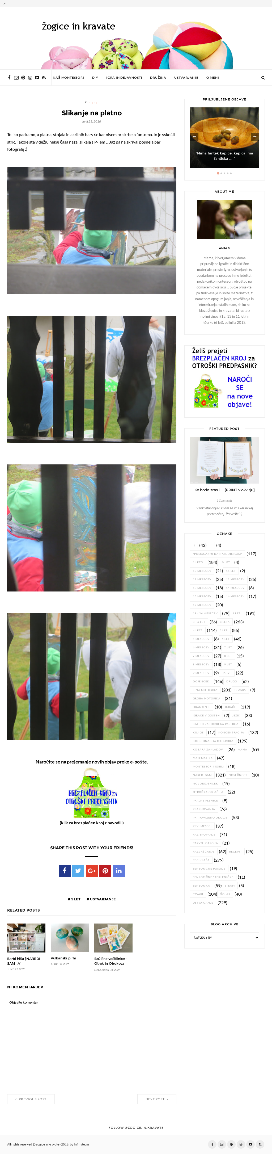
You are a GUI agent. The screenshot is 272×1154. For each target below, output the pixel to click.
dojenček (201, 681)
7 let (228, 647)
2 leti (236, 613)
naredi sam (202, 775)
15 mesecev (202, 596)
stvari (198, 894)
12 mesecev (235, 579)
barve (227, 673)
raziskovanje (204, 834)
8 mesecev (201, 664)
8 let (228, 655)
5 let (93, 103)
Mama (242, 749)
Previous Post (32, 1099)
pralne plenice (205, 800)
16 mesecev (235, 596)
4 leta (198, 630)
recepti (235, 851)
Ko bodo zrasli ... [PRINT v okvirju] (224, 490)
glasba (240, 690)
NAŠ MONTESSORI (68, 77)
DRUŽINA (158, 77)
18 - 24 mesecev (205, 613)
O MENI (212, 77)
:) (194, 545)
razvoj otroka (205, 843)
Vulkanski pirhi (63, 958)
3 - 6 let (199, 621)
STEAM (230, 885)
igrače (230, 707)
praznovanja (204, 809)
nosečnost (238, 775)
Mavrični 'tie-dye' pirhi (224, 158)
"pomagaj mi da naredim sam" (217, 553)
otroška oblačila (208, 792)
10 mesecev (202, 570)
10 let (225, 562)
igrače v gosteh (206, 715)
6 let (226, 638)
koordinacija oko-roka (213, 741)
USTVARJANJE (186, 77)
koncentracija (231, 732)
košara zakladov (208, 749)
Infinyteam (81, 1144)
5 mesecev (201, 638)
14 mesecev (235, 587)
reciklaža (201, 860)
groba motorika (206, 698)
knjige (198, 732)
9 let (228, 664)
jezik (236, 715)
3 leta (225, 621)
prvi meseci (202, 826)
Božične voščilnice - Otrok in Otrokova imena (110, 963)
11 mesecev (202, 579)
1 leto (198, 562)
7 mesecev (201, 655)
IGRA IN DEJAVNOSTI (124, 77)
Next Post (155, 1099)
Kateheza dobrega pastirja (216, 724)
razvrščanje (204, 851)
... (211, 545)
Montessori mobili (208, 766)
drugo (231, 681)
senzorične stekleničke (213, 877)
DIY (95, 77)
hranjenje (201, 707)
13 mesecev (202, 587)
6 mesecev (201, 647)
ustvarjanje (102, 899)
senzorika (201, 885)
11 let (231, 570)
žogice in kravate (47, 1144)
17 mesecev (202, 604)
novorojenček (205, 783)
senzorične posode (209, 868)
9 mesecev (201, 673)
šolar (225, 894)
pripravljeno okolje (210, 817)
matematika (203, 758)
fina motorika (205, 690)
